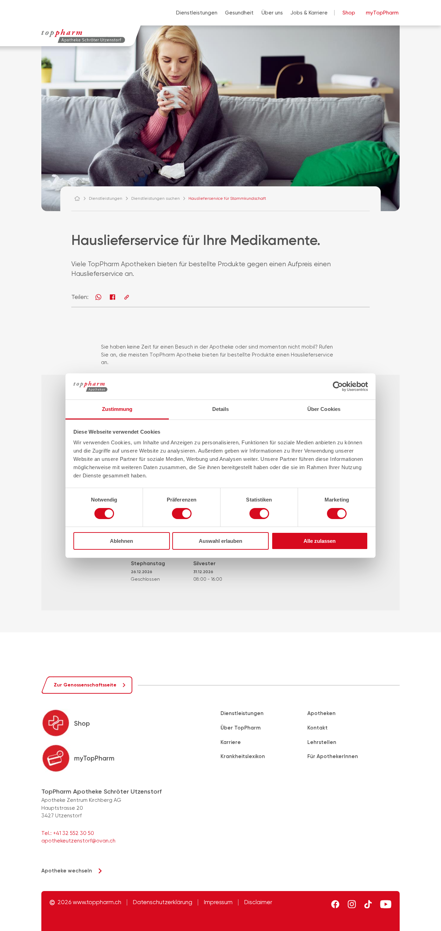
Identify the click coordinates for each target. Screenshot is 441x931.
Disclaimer (258, 902)
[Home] (80, 198)
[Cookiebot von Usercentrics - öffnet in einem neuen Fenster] (338, 386)
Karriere (230, 742)
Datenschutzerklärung (162, 902)
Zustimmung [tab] (117, 409)
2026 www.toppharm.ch (89, 902)
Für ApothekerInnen (332, 756)
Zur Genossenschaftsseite (85, 685)
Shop (348, 13)
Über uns (272, 13)
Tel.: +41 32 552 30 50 (67, 833)
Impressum (218, 902)
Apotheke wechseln (66, 871)
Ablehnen (121, 541)
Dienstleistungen (196, 13)
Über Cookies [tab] (323, 409)
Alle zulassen (320, 541)
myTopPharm (382, 13)
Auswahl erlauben (220, 541)
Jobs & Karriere (309, 13)
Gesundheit (239, 13)
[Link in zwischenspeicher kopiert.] (126, 297)
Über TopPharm (240, 728)
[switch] (182, 513)
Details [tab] (220, 409)
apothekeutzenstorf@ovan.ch (78, 841)
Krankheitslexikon (242, 756)
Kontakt (317, 728)
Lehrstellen (321, 742)
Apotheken (321, 713)
